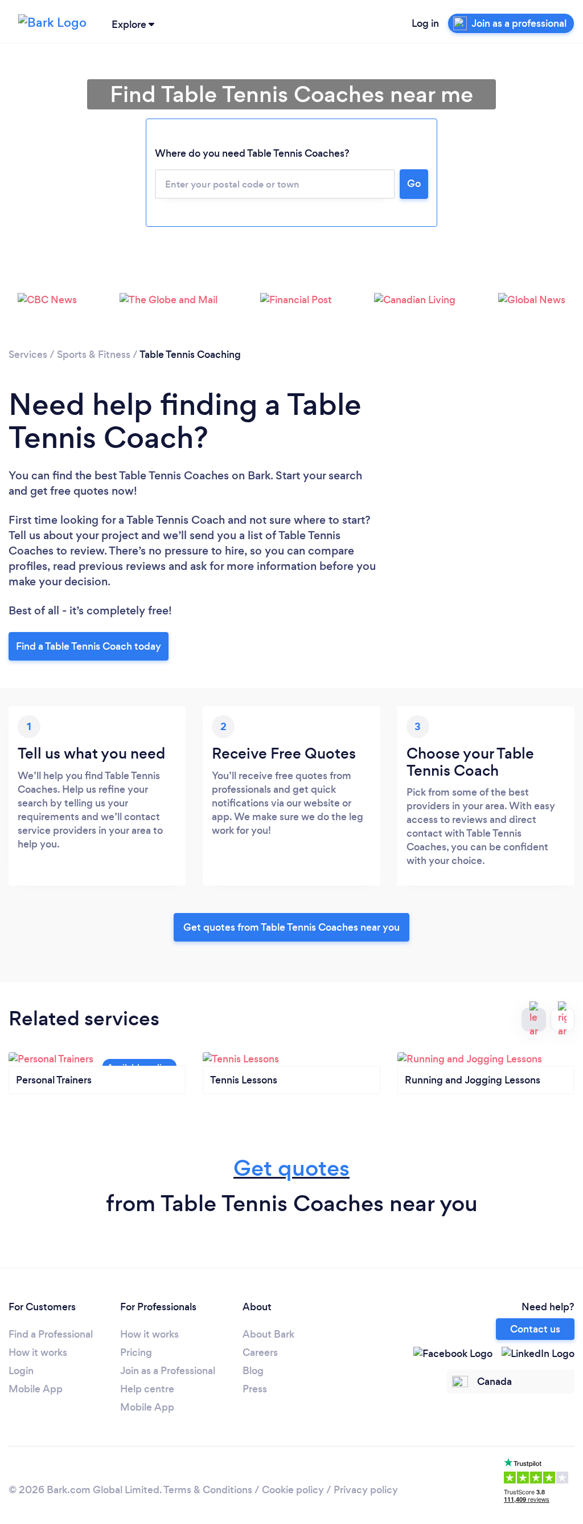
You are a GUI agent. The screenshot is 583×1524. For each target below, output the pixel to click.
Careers (260, 1352)
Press (255, 1389)
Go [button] (414, 183)
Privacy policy (366, 1490)
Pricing (136, 1352)
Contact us (535, 1329)
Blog (253, 1371)
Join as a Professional (167, 1371)
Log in (425, 23)
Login (21, 1371)
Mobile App (36, 1389)
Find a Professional (51, 1334)
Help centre (147, 1389)
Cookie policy (293, 1490)
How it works (38, 1352)
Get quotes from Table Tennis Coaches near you (291, 927)
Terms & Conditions (207, 1490)
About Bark (268, 1334)
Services (28, 354)
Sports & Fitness (93, 354)
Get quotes (291, 1168)
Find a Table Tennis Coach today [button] (88, 646)
